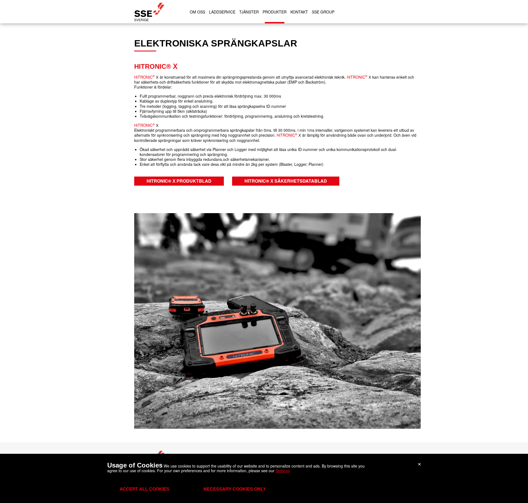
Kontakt (299, 12)
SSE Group (323, 12)
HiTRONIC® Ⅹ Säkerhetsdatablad (285, 181)
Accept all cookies (144, 489)
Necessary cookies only (235, 489)
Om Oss (197, 12)
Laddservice (222, 12)
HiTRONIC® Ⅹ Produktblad (179, 181)
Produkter (275, 12)
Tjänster (249, 12)
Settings (283, 470)
